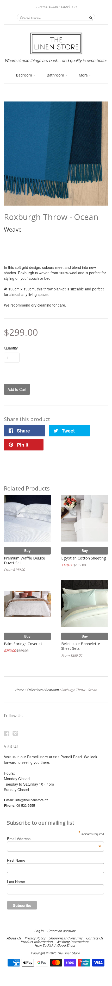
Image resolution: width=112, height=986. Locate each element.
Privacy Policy (34, 938)
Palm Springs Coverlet (23, 643)
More (84, 75)
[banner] (56, 47)
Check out (69, 7)
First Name (16, 860)
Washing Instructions (72, 942)
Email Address (54, 839)
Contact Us (94, 938)
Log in (38, 931)
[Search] (90, 17)
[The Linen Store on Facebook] (7, 733)
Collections (34, 690)
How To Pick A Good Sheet (54, 945)
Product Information (37, 942)
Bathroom (56, 75)
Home (19, 690)
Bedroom (24, 75)
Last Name (16, 882)
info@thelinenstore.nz (31, 799)
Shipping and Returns (65, 938)
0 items (46, 7)
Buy (27, 550)
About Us (14, 938)
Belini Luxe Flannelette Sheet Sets (80, 646)
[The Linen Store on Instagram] (15, 733)
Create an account (61, 931)
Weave (13, 229)
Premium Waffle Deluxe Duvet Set (24, 560)
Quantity (11, 347)
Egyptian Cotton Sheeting (83, 558)
